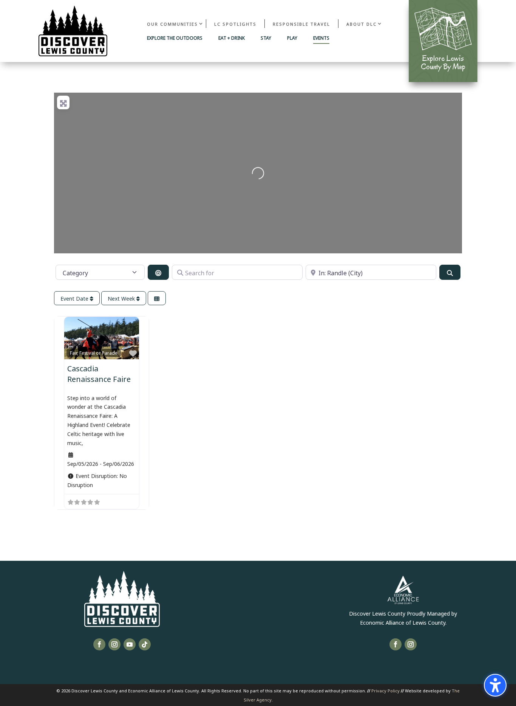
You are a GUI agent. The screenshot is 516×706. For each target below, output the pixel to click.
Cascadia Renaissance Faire (99, 373)
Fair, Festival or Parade (93, 353)
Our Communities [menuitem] (172, 23)
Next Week (122, 298)
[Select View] (157, 298)
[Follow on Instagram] (114, 644)
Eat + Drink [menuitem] (231, 38)
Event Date (75, 298)
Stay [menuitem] (266, 38)
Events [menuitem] (321, 38)
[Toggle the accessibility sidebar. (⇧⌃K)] (495, 685)
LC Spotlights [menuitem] (235, 23)
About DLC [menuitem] (361, 23)
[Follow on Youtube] (130, 644)
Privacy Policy (385, 690)
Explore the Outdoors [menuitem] (174, 38)
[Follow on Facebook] (99, 644)
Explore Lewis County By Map (443, 62)
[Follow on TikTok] (145, 644)
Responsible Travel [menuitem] (301, 23)
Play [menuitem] (292, 38)
